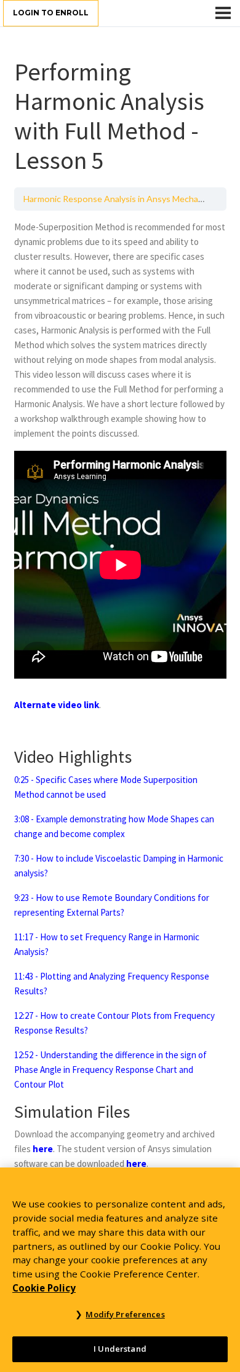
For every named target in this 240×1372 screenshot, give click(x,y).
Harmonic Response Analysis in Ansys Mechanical (119, 198)
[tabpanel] (120, 695)
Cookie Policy (44, 1288)
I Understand (120, 1348)
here (43, 1149)
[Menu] (223, 13)
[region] (120, 1269)
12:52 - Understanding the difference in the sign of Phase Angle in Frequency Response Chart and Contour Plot (110, 1069)
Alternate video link (56, 705)
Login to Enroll (51, 12)
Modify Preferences (125, 1314)
